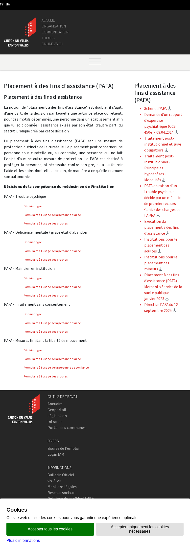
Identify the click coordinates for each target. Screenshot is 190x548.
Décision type (33, 206)
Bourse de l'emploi (63, 448)
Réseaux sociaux (61, 492)
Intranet (55, 421)
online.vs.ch (52, 44)
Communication (55, 32)
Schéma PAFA (157, 108)
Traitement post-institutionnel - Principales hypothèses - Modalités (159, 167)
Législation (57, 415)
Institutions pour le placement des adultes (160, 245)
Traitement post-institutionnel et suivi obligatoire (162, 144)
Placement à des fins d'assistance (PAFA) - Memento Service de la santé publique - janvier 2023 (163, 286)
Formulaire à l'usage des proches (46, 223)
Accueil (48, 20)
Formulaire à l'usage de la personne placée (52, 215)
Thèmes (48, 38)
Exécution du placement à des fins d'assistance (161, 227)
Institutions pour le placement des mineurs (160, 263)
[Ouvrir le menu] (95, 61)
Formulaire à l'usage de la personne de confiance (56, 368)
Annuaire (55, 403)
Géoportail (57, 409)
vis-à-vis (54, 480)
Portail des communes (67, 427)
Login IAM (56, 454)
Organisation (54, 26)
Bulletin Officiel (61, 474)
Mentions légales (62, 486)
